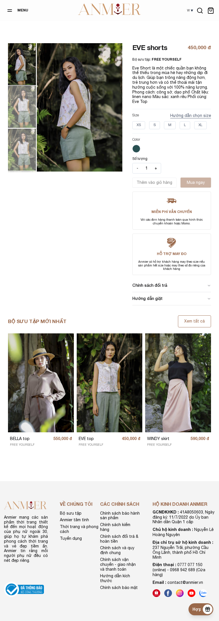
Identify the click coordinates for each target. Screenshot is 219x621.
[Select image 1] (22, 64)
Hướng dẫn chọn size (190, 115)
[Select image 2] (22, 107)
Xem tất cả (194, 321)
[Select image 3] (22, 149)
